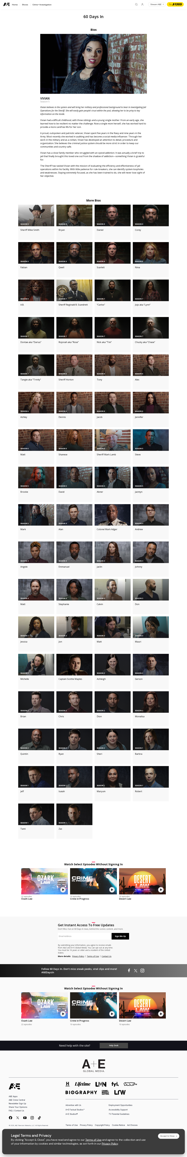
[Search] (136, 4)
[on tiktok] (39, 1117)
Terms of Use (93, 956)
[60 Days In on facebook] (129, 970)
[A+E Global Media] (93, 1065)
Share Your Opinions (18, 1107)
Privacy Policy (78, 956)
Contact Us (106, 956)
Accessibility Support (118, 1109)
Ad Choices (132, 1125)
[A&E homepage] (14, 1086)
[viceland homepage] (130, 1084)
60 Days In (93, 16)
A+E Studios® (72, 1114)
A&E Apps (13, 1096)
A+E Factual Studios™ (75, 1109)
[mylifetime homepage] (83, 1084)
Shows (25, 5)
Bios (93, 30)
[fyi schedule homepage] (115, 1084)
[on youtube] (25, 1117)
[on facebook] (10, 1117)
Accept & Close (167, 1136)
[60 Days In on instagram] (142, 970)
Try (170, 4)
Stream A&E (156, 4)
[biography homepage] (81, 1092)
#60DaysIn (47, 972)
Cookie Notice (118, 1125)
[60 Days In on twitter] (135, 970)
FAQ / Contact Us (16, 1110)
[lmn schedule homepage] (101, 1084)
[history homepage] (68, 1084)
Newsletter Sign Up (17, 1103)
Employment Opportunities (120, 1105)
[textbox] (85, 936)
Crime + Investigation (41, 5)
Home (15, 5)
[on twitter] (17, 1117)
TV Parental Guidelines (119, 1114)
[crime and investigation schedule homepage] (106, 1092)
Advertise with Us (73, 1105)
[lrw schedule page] (120, 1092)
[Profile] (142, 4)
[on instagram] (32, 1117)
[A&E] (6, 4)
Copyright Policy (102, 1125)
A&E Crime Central (17, 1100)
